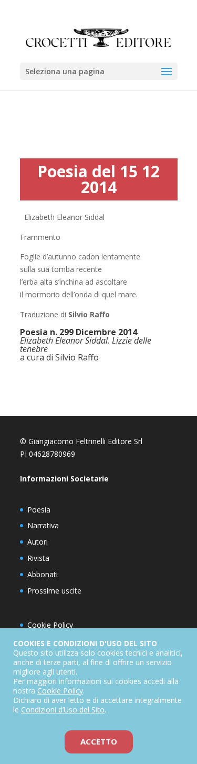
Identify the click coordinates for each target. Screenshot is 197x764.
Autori (37, 542)
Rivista (38, 558)
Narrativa (43, 525)
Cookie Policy (50, 625)
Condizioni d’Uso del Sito (63, 710)
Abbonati (42, 574)
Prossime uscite (54, 591)
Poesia (38, 510)
